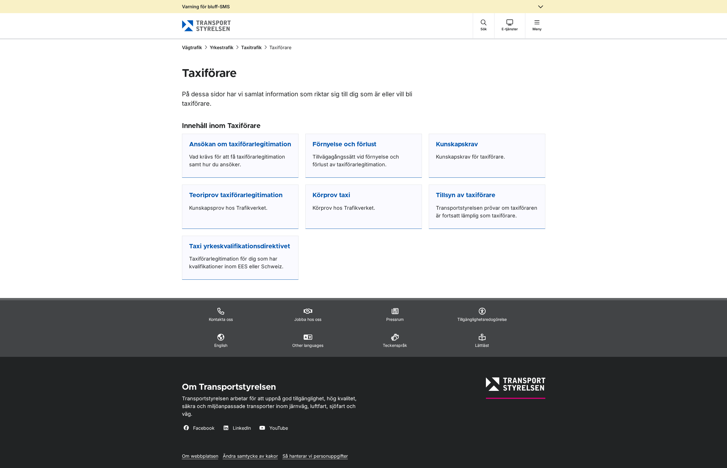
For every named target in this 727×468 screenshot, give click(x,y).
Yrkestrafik (221, 47)
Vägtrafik (192, 47)
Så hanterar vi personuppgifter (315, 456)
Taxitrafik (251, 47)
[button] (483, 25)
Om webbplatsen (200, 456)
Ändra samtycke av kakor (250, 456)
